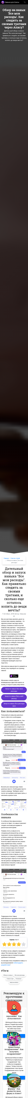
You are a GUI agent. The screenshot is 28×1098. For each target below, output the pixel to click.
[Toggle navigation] (25, 2)
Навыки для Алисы (12, 2)
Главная (6, 558)
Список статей (15, 558)
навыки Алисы (14, 982)
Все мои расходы (20, 975)
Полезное (18, 979)
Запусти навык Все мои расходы (14, 690)
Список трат (10, 979)
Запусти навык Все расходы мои (14, 705)
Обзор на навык (8, 975)
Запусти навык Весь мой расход (14, 697)
